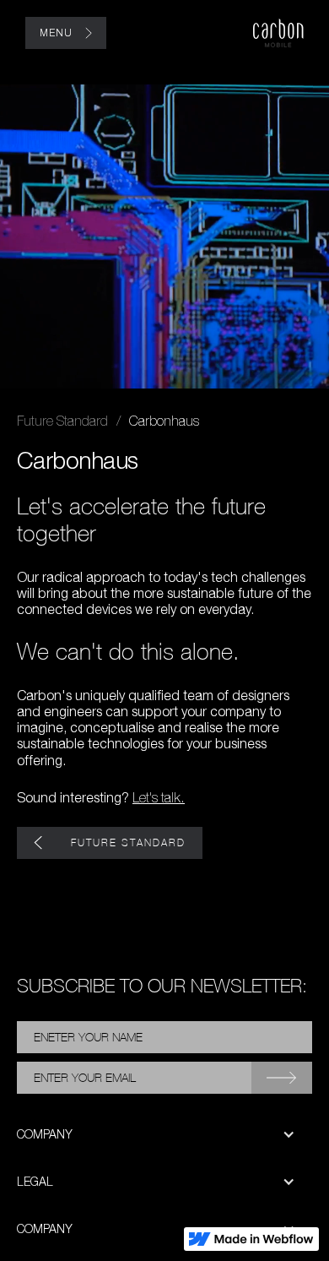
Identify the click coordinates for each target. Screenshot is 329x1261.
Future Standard (62, 420)
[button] (164, 1134)
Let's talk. (158, 797)
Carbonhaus (164, 420)
